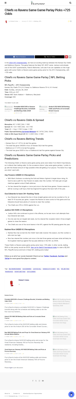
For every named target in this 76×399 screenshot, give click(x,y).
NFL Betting (65, 269)
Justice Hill (37, 269)
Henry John (9, 303)
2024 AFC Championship (18, 63)
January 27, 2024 (27, 21)
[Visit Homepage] (38, 3)
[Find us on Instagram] (39, 381)
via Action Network (29, 132)
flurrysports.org (13, 396)
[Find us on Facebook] (32, 381)
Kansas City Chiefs (49, 269)
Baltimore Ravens (15, 269)
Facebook (53, 256)
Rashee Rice (9, 271)
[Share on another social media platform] (69, 56)
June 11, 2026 (17, 353)
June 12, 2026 (17, 336)
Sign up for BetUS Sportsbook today (44, 247)
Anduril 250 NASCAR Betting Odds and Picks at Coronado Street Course (59, 109)
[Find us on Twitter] (36, 381)
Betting (36, 21)
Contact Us (16, 393)
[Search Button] (70, 3)
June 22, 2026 (18, 113)
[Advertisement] (38, 40)
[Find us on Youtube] (43, 381)
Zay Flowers (31, 271)
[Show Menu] (5, 3)
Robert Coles (14, 21)
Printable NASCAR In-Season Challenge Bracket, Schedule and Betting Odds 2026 (24, 109)
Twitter (46, 256)
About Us (7, 393)
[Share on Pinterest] (66, 56)
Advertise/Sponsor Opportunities (32, 393)
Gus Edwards (27, 269)
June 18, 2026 (53, 113)
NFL (40, 21)
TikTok (7, 258)
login (10, 367)
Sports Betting (20, 271)
